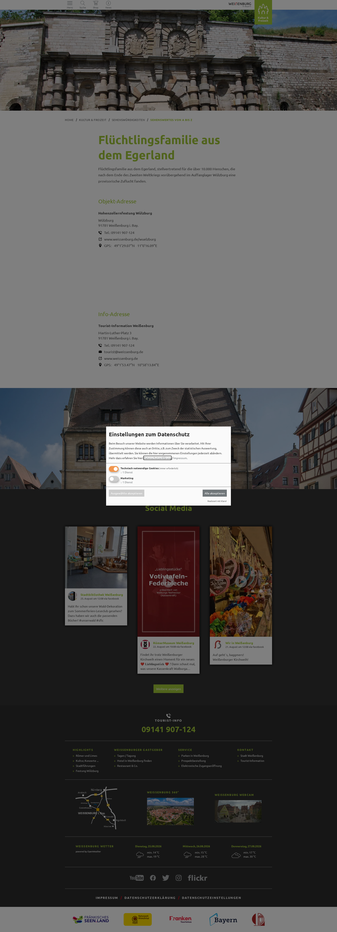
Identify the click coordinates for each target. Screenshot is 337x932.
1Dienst (127, 472)
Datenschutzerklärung (157, 458)
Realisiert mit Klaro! (217, 501)
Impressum (180, 458)
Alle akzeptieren (215, 493)
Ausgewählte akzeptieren (126, 493)
